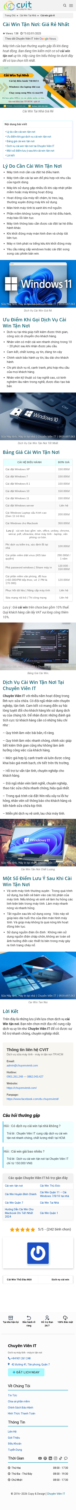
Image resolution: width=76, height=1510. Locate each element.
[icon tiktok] (61, 1458)
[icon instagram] (55, 1458)
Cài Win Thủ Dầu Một (19, 1279)
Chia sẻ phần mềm (19, 1401)
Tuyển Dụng (15, 1449)
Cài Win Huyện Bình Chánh (21, 1194)
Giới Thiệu (14, 1437)
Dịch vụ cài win (60, 1279)
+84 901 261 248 (21, 1358)
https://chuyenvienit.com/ (22, 1087)
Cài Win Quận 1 (49, 1213)
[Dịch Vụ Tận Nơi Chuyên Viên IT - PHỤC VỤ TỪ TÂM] (19, 5)
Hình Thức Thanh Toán (21, 1413)
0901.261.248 (15, 1076)
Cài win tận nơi (14, 1185)
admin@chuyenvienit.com (22, 1065)
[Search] (64, 5)
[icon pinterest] (45, 1458)
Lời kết (11, 155)
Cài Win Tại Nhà (28, 15)
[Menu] (71, 5)
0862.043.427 (35, 1076)
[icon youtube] (40, 1458)
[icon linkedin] (50, 1458)
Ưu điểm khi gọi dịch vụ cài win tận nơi (29, 136)
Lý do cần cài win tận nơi (21, 131)
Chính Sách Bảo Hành (20, 1407)
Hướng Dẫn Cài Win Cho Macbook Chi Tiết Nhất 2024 (19, 1213)
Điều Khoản (14, 1443)
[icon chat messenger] (66, 1458)
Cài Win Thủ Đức (50, 1185)
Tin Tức (12, 1395)
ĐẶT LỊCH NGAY (27, 1372)
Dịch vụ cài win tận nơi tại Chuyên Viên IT (31, 146)
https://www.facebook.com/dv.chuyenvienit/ (33, 1098)
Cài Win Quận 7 (14, 1202)
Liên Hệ (12, 1431)
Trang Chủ (10, 15)
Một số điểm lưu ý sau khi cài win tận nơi (30, 150)
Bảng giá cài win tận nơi (20, 141)
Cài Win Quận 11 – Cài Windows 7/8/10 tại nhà (54, 1194)
